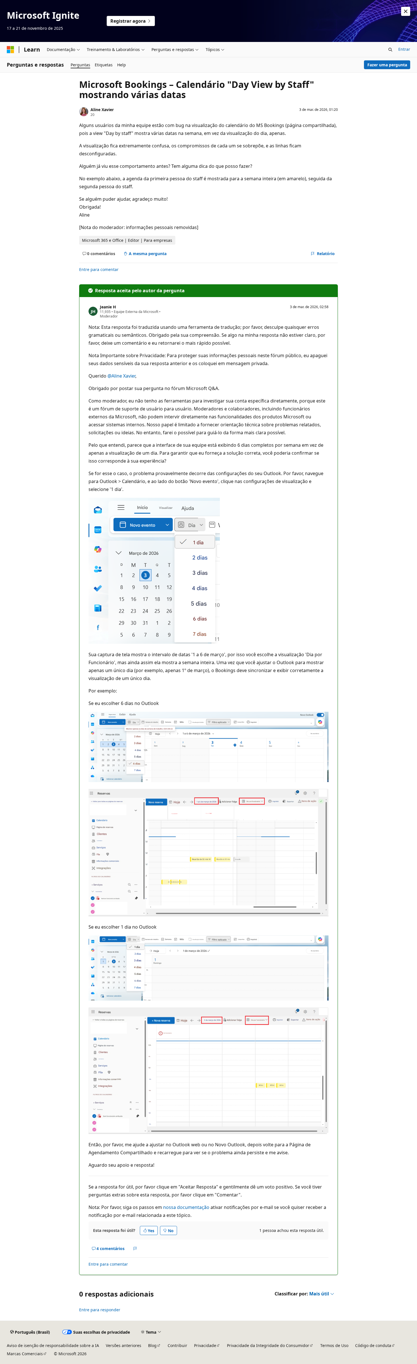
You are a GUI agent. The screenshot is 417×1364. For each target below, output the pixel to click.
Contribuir (177, 1345)
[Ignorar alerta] (405, 11)
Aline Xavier (102, 109)
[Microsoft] (10, 49)
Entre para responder (99, 1309)
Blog (152, 1345)
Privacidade (205, 1345)
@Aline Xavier (121, 376)
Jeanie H (108, 307)
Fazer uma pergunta (387, 64)
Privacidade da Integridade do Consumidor (268, 1345)
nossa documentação (186, 1207)
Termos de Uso (334, 1345)
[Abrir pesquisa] (390, 50)
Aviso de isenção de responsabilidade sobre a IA (53, 1345)
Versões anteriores (123, 1345)
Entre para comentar (99, 269)
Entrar (404, 49)
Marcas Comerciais (25, 1353)
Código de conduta (373, 1345)
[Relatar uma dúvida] (135, 1248)
